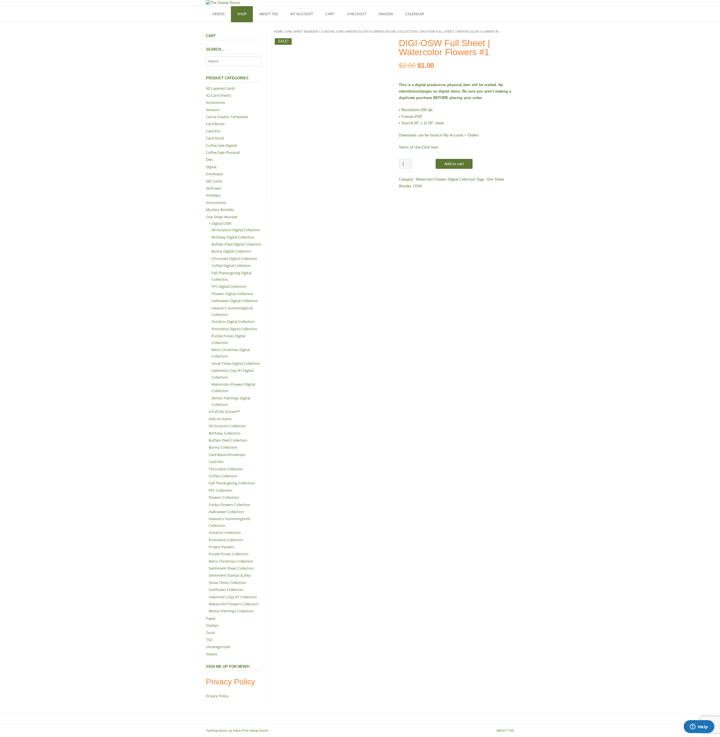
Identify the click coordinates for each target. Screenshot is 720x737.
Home (278, 31)
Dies (209, 159)
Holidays (213, 195)
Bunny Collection (223, 447)
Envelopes (214, 173)
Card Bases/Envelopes (227, 454)
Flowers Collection (224, 497)
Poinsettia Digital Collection (234, 328)
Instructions (216, 202)
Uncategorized (218, 646)
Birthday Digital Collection (233, 237)
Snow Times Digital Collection (236, 363)
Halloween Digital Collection (235, 300)
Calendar (414, 14)
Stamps (212, 625)
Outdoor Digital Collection (233, 321)
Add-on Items (220, 418)
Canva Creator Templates (227, 116)
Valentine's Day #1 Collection (233, 596)
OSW (417, 186)
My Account (302, 14)
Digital (211, 166)
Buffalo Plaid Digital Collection (236, 244)
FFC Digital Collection (229, 286)
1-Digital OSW (332, 31)
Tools (210, 632)
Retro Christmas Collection (231, 561)
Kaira (236, 730)
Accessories (215, 102)
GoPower (213, 188)
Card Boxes (215, 123)
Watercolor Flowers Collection (233, 603)
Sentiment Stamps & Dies (230, 575)
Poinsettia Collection (226, 539)
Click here (430, 147)
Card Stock (215, 138)
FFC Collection (220, 490)
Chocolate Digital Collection (234, 258)
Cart (330, 14)
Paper (211, 618)
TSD (209, 639)
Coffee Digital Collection (231, 265)
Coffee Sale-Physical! (223, 152)
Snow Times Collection (227, 582)
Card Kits (213, 131)
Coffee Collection (223, 475)
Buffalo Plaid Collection (228, 440)
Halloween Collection (226, 511)
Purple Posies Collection (229, 553)
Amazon (386, 14)
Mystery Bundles (220, 209)
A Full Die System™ (224, 411)
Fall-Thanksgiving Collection (232, 483)
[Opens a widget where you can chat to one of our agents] (698, 727)
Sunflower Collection (226, 589)
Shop (242, 14)
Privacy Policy (217, 695)
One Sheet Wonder (301, 31)
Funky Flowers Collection (229, 504)
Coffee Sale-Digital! (221, 145)
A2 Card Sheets (218, 95)
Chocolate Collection (226, 468)
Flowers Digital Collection (232, 293)
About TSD (268, 14)
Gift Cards (214, 181)
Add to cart (454, 163)
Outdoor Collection (225, 532)
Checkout (356, 14)
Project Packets (221, 546)
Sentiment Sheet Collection (231, 568)
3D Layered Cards (220, 88)
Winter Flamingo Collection (231, 611)
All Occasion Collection (227, 425)
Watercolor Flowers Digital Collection (381, 31)
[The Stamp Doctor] (223, 3)
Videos (218, 14)
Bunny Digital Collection (231, 251)
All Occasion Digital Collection (236, 229)
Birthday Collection (224, 433)
